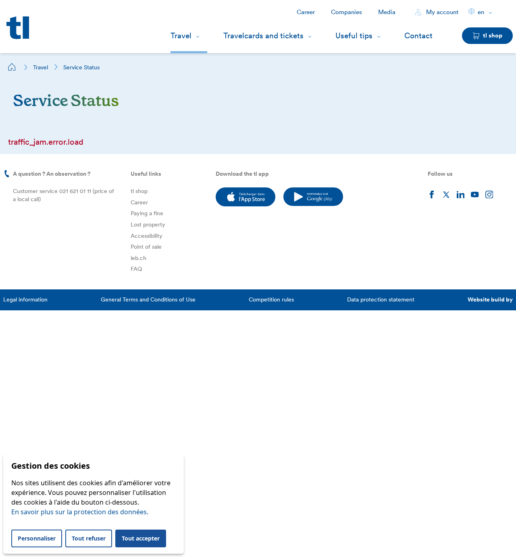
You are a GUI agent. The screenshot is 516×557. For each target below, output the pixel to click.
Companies (346, 12)
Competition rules (271, 299)
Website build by (490, 299)
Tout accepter (141, 538)
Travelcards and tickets (263, 35)
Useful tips (353, 35)
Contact (418, 35)
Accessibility (146, 236)
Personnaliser (37, 538)
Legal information (25, 299)
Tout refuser (89, 538)
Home (12, 67)
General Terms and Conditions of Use (148, 299)
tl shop (139, 191)
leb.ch (138, 258)
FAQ (136, 269)
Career (306, 12)
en (481, 12)
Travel (181, 35)
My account (441, 12)
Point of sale (146, 246)
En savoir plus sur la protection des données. (79, 511)
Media (386, 12)
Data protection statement (380, 299)
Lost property (148, 224)
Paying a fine (147, 213)
